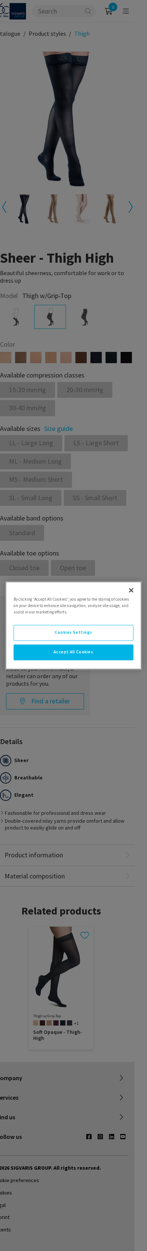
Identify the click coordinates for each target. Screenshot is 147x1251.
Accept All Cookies (73, 652)
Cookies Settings (73, 632)
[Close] (131, 590)
